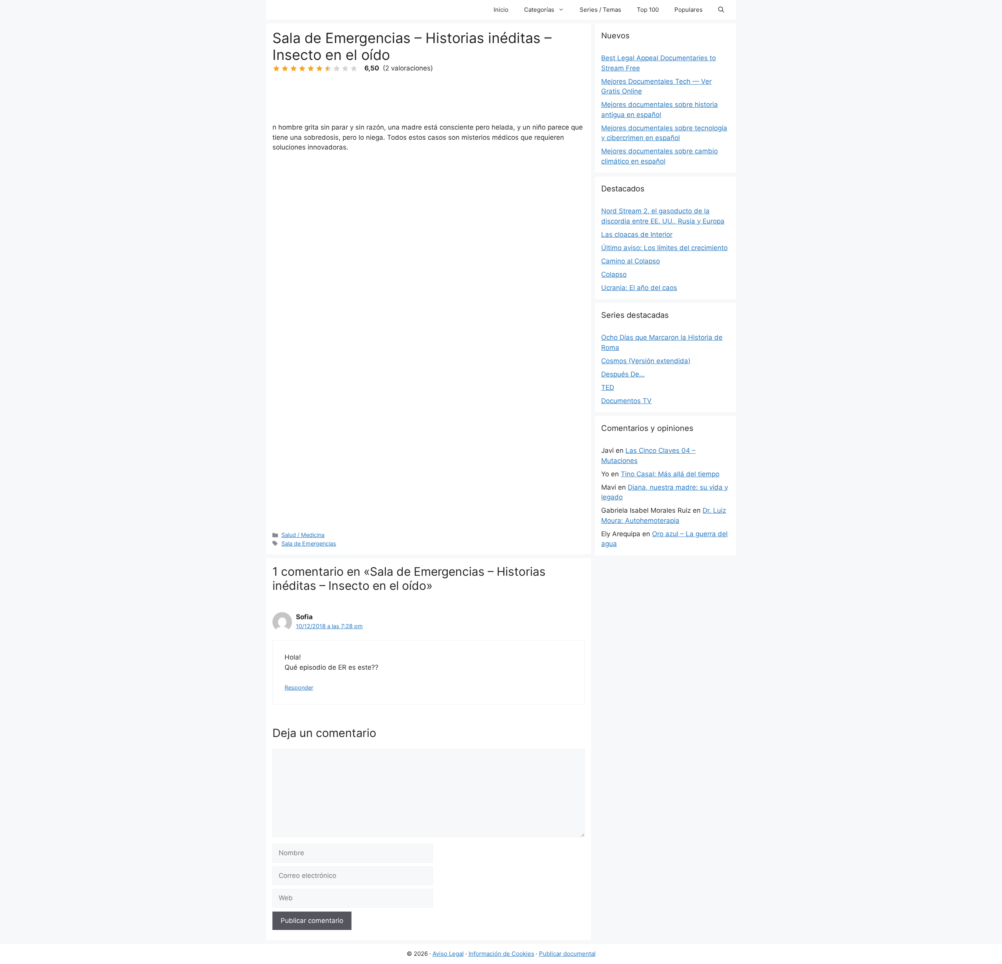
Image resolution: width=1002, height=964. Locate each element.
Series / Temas (600, 9)
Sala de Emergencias (308, 543)
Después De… (623, 374)
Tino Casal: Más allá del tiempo (670, 474)
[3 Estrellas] (293, 68)
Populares (688, 9)
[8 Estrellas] (337, 68)
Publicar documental (567, 953)
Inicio (501, 9)
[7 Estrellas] (328, 68)
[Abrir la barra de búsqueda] (721, 10)
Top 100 (648, 9)
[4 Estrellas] (302, 68)
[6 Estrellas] (319, 68)
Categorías (539, 9)
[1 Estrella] (276, 68)
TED (607, 387)
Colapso (614, 274)
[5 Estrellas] (311, 68)
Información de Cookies (501, 953)
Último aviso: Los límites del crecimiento (664, 248)
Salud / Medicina (302, 535)
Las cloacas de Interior (636, 234)
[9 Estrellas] (345, 68)
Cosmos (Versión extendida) (645, 361)
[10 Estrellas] (354, 68)
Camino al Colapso (630, 261)
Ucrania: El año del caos (639, 288)
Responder (299, 687)
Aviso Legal (448, 953)
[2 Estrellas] (285, 68)
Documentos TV (626, 401)
